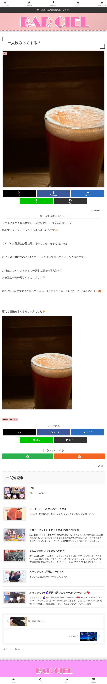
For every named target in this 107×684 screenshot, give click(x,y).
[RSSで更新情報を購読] (79, 456)
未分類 (14, 419)
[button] (70, 201)
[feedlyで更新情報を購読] (27, 456)
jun (6, 419)
